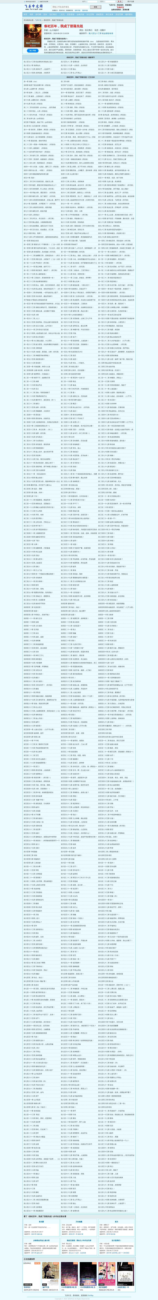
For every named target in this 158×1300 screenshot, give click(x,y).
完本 (45, 14)
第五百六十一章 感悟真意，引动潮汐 (37, 803)
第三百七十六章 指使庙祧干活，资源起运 (113, 574)
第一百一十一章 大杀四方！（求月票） (112, 252)
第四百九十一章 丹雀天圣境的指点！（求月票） (115, 715)
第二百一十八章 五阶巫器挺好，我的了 (112, 385)
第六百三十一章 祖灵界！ (70, 889)
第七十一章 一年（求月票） (71, 204)
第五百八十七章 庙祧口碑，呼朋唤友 (111, 833)
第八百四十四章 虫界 (68, 1151)
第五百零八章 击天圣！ (69, 737)
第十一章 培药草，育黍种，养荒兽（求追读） (40, 130)
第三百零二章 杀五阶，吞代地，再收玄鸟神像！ (115, 485)
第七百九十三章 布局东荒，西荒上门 (74, 1089)
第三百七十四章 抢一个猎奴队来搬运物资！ (39, 574)
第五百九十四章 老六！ (32, 844)
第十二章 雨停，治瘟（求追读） (109, 92)
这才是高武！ (116, 1240)
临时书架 (77, 10)
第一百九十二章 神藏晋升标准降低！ (37, 355)
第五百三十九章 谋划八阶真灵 (109, 774)
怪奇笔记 (27, 1287)
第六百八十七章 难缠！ (32, 959)
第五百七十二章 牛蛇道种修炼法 (109, 815)
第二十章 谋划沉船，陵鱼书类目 (35, 141)
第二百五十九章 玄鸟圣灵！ (34, 437)
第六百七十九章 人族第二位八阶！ (73, 948)
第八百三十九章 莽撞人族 (107, 1144)
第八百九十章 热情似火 (32, 65)
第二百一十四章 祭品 (68, 381)
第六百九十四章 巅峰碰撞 (70, 966)
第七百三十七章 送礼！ (106, 1018)
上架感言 (64, 178)
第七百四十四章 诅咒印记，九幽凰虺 (37, 1029)
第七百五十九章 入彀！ (32, 1048)
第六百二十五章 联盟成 (69, 881)
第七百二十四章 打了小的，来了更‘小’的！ (76, 1003)
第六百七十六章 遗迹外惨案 (71, 944)
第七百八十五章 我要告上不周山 (109, 1077)
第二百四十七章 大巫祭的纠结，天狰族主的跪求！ (42, 422)
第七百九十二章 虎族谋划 (33, 1089)
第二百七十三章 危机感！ (70, 452)
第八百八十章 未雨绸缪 (69, 1196)
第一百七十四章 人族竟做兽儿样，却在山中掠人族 (42, 333)
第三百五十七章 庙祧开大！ (71, 552)
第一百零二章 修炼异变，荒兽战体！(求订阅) (114, 241)
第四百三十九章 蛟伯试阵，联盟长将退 (75, 652)
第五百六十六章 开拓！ (106, 807)
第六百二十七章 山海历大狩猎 (34, 885)
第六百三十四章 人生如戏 (70, 892)
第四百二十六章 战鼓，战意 (34, 637)
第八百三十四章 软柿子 (32, 1140)
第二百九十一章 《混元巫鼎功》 (35, 474)
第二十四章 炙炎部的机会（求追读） (111, 107)
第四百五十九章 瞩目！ (32, 678)
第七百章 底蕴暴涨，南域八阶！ (72, 974)
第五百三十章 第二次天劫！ (108, 763)
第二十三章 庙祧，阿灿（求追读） (73, 107)
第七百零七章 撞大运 (105, 981)
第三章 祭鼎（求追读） (106, 81)
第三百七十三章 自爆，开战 (108, 570)
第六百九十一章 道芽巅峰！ (71, 963)
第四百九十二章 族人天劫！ (34, 718)
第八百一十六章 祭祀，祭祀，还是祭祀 (38, 1118)
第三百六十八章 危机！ (32, 566)
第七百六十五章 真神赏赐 (33, 1055)
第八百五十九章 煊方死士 (70, 1170)
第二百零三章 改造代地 (106, 366)
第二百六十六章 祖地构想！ (71, 444)
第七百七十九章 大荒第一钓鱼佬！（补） (113, 1070)
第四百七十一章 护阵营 (32, 692)
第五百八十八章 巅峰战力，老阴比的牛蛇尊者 (40, 837)
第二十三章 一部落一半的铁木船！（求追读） (40, 144)
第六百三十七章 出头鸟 (69, 896)
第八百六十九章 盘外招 (106, 1181)
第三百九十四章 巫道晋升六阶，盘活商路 (76, 596)
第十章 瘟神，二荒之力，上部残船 (36, 92)
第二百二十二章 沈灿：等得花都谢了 (37, 392)
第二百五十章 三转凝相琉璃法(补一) (37, 426)
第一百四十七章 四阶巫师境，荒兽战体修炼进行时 (116, 296)
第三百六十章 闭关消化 (69, 555)
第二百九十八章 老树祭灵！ (71, 481)
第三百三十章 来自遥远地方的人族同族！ (76, 518)
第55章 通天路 (111, 1234)
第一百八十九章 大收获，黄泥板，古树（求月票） (42, 352)
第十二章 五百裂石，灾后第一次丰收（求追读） (78, 130)
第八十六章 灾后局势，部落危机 (72, 222)
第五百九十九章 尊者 (105, 848)
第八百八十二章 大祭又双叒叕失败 (110, 73)
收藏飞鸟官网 (44, 1)
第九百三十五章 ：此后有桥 (77, 1253)
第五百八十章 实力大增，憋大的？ (73, 826)
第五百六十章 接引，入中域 (108, 800)
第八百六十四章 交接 (31, 1177)
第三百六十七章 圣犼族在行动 (109, 563)
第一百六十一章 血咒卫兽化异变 (109, 315)
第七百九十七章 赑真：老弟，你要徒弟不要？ (114, 1092)
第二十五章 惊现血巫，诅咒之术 (109, 144)
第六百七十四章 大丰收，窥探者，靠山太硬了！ (115, 940)
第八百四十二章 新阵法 (106, 1148)
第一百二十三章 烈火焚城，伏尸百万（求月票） (115, 267)
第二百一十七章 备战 (68, 385)
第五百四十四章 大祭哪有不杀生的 (73, 781)
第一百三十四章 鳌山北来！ (71, 281)
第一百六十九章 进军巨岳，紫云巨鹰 (74, 326)
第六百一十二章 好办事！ (33, 866)
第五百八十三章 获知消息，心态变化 (74, 829)
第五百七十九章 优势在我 (33, 826)
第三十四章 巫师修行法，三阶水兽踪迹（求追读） (116, 155)
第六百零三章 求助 (30, 855)
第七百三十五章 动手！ (32, 1018)
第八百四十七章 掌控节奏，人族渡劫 (74, 1155)
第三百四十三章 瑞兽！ (106, 533)
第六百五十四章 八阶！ (32, 918)
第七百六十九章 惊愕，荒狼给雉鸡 (73, 1059)
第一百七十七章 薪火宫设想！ (34, 337)
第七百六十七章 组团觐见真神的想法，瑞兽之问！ (116, 1055)
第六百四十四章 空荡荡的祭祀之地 (110, 903)
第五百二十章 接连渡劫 (69, 752)
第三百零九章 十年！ (31, 496)
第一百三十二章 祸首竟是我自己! (110, 278)
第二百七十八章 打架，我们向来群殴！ (38, 459)
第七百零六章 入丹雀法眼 (70, 981)
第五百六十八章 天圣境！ (70, 811)
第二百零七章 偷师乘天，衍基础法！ (37, 374)
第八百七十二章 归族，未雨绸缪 (109, 1185)
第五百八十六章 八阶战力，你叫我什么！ (76, 833)
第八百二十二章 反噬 (31, 1126)
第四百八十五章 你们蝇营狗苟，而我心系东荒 (114, 707)
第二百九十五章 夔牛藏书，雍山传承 (74, 478)
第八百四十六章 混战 (31, 1155)
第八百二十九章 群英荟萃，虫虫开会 (74, 1133)
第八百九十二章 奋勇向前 (70, 62)
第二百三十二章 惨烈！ (32, 404)
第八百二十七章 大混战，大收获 (109, 1129)
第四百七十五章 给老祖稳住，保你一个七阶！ (77, 696)
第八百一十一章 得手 (68, 1111)
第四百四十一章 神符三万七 (34, 655)
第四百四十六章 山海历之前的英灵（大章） (113, 659)
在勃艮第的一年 (123, 1287)
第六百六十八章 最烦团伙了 (108, 933)
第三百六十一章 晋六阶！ (107, 555)
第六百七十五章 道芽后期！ (34, 944)
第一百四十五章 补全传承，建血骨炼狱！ (38, 296)
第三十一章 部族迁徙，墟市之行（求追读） (113, 152)
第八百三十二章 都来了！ (70, 1137)
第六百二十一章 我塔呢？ (33, 877)
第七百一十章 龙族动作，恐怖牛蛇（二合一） (114, 985)
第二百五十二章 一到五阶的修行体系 (111, 426)
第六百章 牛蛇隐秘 (30, 852)
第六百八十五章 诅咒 (68, 955)
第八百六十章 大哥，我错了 (108, 1170)
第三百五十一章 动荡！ (69, 544)
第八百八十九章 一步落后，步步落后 (74, 65)
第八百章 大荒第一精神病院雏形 (109, 1096)
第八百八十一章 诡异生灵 (107, 1196)
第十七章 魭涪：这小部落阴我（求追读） (38, 137)
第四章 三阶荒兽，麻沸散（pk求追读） (112, 118)
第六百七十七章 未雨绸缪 (107, 944)
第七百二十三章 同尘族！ (33, 1003)
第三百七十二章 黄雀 (68, 570)
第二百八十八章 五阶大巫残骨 (34, 470)
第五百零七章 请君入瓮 (32, 737)
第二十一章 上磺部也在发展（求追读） (75, 141)
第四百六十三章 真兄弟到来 (71, 681)
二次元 (62, 14)
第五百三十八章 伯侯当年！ (71, 774)
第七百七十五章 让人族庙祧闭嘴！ (73, 1066)
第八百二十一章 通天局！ (107, 1122)
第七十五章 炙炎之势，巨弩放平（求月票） (113, 207)
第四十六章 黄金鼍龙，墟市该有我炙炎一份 (113, 170)
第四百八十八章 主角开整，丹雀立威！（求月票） (116, 711)
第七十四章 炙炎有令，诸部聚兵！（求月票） (77, 207)
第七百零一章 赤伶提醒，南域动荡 (110, 974)
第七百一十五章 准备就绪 (70, 992)
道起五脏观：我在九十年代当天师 (79, 1240)
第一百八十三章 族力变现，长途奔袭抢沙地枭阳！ (42, 344)
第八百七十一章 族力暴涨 (70, 1185)
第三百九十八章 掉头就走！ (108, 600)
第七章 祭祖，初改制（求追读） (109, 122)
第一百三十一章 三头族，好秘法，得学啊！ (76, 278)
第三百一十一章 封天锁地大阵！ (109, 496)
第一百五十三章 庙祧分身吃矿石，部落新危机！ (41, 307)
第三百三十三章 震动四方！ (71, 522)
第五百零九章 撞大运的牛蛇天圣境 (110, 737)
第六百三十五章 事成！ (106, 892)
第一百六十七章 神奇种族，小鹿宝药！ (112, 322)
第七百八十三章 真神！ (32, 1077)
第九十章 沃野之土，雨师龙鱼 (109, 226)
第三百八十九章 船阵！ (106, 589)
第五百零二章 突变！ (68, 729)
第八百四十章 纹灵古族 (32, 1148)
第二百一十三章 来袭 (31, 381)
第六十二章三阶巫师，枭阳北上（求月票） (76, 192)
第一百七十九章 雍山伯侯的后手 (109, 337)
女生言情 (90, 14)
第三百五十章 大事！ (31, 544)
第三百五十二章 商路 (105, 544)
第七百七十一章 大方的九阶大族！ (36, 1063)
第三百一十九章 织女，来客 (71, 507)
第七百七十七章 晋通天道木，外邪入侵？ (38, 1070)
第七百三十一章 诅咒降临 (107, 1011)
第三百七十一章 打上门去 (33, 570)
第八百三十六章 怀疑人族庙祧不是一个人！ (113, 1140)
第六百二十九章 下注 (105, 885)
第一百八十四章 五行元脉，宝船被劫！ (75, 344)
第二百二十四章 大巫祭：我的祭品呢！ (112, 392)
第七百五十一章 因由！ (69, 1037)
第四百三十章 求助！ (68, 640)
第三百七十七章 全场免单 (33, 578)
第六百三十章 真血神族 (32, 889)
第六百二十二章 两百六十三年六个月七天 (76, 877)
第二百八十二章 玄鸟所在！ (71, 463)
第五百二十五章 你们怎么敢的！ (35, 759)
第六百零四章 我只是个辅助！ (71, 855)
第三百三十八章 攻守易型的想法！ (36, 529)
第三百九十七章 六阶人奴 (70, 600)
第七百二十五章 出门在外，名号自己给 (112, 1003)
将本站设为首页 (31, 1)
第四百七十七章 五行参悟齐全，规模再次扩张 (40, 700)
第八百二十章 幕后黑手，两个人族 (73, 1122)
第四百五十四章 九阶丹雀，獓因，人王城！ (76, 670)
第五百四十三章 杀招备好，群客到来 (37, 781)
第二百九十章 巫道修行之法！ (109, 470)
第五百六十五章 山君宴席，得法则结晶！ (76, 807)
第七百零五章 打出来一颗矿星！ (35, 981)
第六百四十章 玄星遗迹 (69, 900)
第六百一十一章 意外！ (106, 863)
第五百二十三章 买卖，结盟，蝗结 (73, 755)
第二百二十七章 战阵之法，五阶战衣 (74, 396)
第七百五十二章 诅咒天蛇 (107, 1037)
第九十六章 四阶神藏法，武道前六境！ (112, 233)
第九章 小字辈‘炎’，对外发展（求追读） (75, 126)
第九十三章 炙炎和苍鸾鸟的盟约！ (110, 229)
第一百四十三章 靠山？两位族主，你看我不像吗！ (79, 292)
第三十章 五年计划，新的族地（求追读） (76, 152)
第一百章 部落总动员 (31, 241)
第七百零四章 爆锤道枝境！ (108, 977)
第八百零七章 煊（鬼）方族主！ (35, 1107)
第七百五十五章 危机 (105, 1040)
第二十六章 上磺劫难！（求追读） (36, 148)
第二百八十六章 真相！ (69, 466)
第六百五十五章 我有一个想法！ (72, 918)
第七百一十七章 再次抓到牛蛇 (34, 996)
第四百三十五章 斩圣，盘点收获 (35, 648)
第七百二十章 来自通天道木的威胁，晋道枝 (39, 1000)
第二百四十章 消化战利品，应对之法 (111, 411)
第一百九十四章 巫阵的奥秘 (108, 355)
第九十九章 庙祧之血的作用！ (109, 237)
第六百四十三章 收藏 (68, 903)
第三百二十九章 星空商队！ (34, 518)
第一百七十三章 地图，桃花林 (109, 329)
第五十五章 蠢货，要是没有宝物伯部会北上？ (40, 185)
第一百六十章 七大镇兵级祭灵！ (72, 315)
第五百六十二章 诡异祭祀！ (71, 803)
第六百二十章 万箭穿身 (106, 874)
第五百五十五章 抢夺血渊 (33, 796)
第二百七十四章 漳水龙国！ (108, 452)
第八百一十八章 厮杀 (105, 1118)
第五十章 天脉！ (30, 178)
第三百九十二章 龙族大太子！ (109, 592)
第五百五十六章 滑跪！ (69, 796)
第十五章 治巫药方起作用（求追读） (111, 96)
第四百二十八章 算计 (105, 637)
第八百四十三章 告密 (31, 1151)
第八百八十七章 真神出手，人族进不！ (38, 69)
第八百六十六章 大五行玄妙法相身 (110, 1177)
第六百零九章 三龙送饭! (32, 863)
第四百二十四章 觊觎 (68, 633)
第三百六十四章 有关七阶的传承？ (110, 559)
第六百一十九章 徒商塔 (69, 874)
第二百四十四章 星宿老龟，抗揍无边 (37, 418)
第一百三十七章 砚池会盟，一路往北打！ (76, 285)
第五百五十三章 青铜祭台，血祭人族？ (75, 792)
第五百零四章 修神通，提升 (34, 733)
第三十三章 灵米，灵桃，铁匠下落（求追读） (77, 155)
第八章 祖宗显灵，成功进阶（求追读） (75, 89)
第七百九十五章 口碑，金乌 (34, 1092)
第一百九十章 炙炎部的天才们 (71, 352)
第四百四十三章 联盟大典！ (108, 655)
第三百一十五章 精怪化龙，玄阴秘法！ (38, 503)
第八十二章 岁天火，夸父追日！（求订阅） (39, 218)
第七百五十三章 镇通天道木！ (34, 1040)
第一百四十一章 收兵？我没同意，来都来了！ (114, 289)
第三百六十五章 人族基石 (33, 563)
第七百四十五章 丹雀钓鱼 (70, 1029)
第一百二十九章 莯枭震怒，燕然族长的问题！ (114, 274)
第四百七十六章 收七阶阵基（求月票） (112, 696)
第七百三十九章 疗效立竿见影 (71, 1022)
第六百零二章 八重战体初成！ (109, 852)
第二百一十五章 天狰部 (106, 381)
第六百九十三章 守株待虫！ (34, 966)
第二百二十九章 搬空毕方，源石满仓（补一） (40, 400)
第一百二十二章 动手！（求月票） (73, 267)
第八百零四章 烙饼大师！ (33, 1103)
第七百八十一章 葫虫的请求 (71, 1074)
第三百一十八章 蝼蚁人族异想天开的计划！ (39, 507)
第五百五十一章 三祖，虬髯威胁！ (110, 789)
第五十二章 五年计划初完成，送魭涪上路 (38, 181)
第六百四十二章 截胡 (31, 903)
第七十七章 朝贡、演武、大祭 (71, 211)
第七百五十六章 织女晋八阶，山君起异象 (38, 1044)
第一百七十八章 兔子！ (69, 337)
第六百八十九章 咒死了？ (107, 959)
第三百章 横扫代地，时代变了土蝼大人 (38, 485)
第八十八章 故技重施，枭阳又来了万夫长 (38, 226)
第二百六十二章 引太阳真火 (34, 441)
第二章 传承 (65, 81)
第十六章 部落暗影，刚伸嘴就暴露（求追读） (114, 133)
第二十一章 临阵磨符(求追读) (108, 104)
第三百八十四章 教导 (31, 585)
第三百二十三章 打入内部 (33, 511)
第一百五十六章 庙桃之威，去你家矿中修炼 (39, 311)
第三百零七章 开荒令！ (69, 492)
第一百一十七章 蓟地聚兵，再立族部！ (112, 259)
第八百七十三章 (29, 1188)
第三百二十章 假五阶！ (106, 507)
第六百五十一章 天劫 (31, 914)
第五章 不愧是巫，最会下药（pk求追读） (38, 122)
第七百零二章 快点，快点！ (34, 977)
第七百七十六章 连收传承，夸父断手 (111, 1066)
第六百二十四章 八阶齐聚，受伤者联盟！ (38, 881)
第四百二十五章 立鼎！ (106, 633)
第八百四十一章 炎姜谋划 (70, 1148)
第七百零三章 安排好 (68, 977)
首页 (25, 14)
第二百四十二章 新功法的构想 (71, 415)
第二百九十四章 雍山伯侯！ (34, 478)
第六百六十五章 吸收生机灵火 (109, 929)
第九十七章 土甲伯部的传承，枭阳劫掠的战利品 (41, 237)
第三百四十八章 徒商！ (69, 541)
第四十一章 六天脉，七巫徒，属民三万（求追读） (42, 167)
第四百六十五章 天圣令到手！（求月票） (38, 685)
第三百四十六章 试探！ (106, 537)
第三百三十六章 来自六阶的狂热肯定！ (75, 526)
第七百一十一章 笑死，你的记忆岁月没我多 (39, 989)
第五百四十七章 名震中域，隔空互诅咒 (75, 785)
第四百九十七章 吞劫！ (106, 722)
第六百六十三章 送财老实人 (34, 929)
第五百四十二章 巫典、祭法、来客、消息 (113, 777)
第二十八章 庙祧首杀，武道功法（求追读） (113, 148)
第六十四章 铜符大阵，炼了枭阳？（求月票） (40, 196)
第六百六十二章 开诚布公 (107, 926)
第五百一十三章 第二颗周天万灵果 (36, 744)
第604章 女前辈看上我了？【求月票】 (118, 1253)
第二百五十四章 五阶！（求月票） (73, 429)
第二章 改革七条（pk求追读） (34, 118)
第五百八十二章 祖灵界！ (33, 829)
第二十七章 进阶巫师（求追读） (109, 111)
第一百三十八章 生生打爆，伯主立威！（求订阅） (116, 285)
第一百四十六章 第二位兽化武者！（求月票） (77, 296)
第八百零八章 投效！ (68, 1107)
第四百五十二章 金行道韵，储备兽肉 (111, 666)
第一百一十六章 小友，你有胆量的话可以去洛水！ (79, 259)
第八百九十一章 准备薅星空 (108, 62)
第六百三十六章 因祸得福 (33, 896)
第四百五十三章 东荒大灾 (33, 670)
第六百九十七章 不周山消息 (71, 970)
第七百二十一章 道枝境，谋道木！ (73, 1000)
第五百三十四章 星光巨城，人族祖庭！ (38, 770)
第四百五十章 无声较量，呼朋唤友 (36, 666)
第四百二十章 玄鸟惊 (31, 629)
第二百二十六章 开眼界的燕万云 (35, 396)
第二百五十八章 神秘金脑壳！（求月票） (113, 433)
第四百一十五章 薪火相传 (70, 622)
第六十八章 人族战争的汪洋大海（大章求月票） (78, 200)
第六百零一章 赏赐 (67, 852)
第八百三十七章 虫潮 (31, 1144)
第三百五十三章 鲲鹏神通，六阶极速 (37, 548)
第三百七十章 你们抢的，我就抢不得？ (112, 566)
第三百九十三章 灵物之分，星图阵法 (37, 596)
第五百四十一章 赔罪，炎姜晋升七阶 (74, 777)
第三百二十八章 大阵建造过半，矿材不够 (113, 515)
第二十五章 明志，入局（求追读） (36, 111)
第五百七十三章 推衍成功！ (34, 818)
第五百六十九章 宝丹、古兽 (108, 811)
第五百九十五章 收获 (68, 844)
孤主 (116, 1222)
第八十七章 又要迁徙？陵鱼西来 (109, 222)
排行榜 (38, 14)
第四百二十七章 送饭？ (69, 637)
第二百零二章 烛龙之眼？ (70, 366)
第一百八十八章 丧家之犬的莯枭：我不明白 (113, 348)
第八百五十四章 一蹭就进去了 (109, 1163)
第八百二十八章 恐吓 (31, 1133)
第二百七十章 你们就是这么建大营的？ (112, 448)
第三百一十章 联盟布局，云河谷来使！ (75, 496)
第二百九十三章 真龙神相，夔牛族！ (111, 474)
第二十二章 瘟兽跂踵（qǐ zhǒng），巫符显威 (40, 107)
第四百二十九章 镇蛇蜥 (32, 640)
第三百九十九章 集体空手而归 (34, 603)
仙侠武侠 (80, 14)
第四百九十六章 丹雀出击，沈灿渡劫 (74, 722)
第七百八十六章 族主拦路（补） (35, 1081)
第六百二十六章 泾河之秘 (107, 881)
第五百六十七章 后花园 (32, 811)
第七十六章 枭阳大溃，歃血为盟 (35, 211)
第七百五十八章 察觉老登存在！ (109, 1044)
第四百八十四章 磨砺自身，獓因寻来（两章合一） (79, 707)
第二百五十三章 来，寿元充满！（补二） (38, 429)
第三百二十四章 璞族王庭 (70, 511)
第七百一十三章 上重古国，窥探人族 (111, 989)
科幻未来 (109, 14)
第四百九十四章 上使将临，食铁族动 (111, 718)
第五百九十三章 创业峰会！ (108, 840)
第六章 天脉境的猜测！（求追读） (73, 122)
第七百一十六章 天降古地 (107, 992)
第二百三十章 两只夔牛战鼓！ (71, 400)
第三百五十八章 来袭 (105, 552)
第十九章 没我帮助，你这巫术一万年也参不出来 (115, 137)
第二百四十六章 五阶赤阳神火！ (109, 418)
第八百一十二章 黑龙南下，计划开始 (111, 1111)
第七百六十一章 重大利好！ (108, 1048)
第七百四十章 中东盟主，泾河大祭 (110, 1022)
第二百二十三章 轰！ (68, 392)
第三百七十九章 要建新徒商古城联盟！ (75, 578)
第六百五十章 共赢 (105, 911)
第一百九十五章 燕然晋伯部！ (34, 359)
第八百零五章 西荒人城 (69, 1103)
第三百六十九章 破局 (68, 566)
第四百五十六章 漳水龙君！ (34, 674)
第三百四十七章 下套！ (32, 541)
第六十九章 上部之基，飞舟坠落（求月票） (113, 200)
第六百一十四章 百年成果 (107, 866)
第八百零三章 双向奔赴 (106, 1100)
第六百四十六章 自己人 (69, 907)
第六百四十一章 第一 (105, 900)
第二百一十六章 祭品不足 (33, 385)
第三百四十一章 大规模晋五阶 (34, 533)
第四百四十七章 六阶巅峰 (33, 663)
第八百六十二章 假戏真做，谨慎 (72, 1174)
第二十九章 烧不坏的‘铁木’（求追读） (37, 152)
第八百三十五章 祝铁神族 (70, 1140)
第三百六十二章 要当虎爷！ (34, 559)
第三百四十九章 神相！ (106, 541)
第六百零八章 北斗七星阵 (107, 859)
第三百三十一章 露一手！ (107, 518)
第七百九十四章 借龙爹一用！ (109, 1089)
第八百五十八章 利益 (31, 1170)
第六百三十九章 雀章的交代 (34, 900)
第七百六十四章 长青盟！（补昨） (110, 1051)
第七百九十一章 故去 (105, 1085)
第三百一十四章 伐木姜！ (107, 500)
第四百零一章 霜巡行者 (76, 1234)
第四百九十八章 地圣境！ (33, 726)
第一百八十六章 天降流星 (33, 348)
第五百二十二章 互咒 (31, 755)
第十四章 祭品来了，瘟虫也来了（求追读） (76, 96)
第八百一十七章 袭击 (68, 1118)
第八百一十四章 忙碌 (68, 1114)
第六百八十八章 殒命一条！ (71, 959)
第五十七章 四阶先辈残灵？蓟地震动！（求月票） (116, 185)
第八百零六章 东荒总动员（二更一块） (112, 1103)
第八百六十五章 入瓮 (68, 1177)
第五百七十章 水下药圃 (32, 815)
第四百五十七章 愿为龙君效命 (71, 674)
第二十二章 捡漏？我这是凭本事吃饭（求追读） (115, 141)
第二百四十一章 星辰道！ (33, 415)
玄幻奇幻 (53, 14)
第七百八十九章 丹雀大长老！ (34, 1085)
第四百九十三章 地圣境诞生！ (71, 718)
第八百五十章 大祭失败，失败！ (72, 1159)
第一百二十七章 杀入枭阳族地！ (35, 274)
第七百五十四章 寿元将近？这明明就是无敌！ (77, 1040)
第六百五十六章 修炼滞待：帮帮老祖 (111, 918)
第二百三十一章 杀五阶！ (107, 400)
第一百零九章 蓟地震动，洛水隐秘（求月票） (40, 252)
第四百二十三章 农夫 (31, 633)
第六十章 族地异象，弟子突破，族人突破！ (113, 189)
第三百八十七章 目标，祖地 (34, 589)
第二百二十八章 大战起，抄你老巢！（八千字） (115, 396)
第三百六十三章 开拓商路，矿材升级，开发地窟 (78, 559)
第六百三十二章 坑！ (105, 889)
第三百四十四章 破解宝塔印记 (34, 537)
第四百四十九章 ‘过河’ (106, 663)
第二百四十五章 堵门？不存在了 (72, 418)
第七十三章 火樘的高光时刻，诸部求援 (38, 207)
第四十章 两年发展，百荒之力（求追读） (113, 163)
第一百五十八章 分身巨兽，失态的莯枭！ (113, 311)
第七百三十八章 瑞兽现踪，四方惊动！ (38, 1022)
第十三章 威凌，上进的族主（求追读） (38, 96)
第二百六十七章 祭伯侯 (106, 444)
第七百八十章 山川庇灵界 (33, 1074)
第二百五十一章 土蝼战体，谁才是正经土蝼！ (77, 426)
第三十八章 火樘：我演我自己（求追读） (38, 163)
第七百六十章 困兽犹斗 (69, 1048)
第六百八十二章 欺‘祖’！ (70, 952)
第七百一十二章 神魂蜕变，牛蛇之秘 (74, 989)
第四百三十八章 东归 (31, 652)
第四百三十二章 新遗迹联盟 (34, 644)
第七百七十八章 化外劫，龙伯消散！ (74, 1070)
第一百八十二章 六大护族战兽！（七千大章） (114, 341)
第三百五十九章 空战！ (32, 555)
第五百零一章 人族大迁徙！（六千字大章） (39, 729)
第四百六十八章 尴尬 (31, 689)
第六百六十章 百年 (30, 926)
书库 (31, 14)
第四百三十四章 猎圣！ (106, 644)
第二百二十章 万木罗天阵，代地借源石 (75, 389)
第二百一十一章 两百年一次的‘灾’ (73, 378)
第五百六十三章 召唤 (105, 803)
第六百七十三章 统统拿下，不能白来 (74, 940)
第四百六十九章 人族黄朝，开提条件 (74, 689)
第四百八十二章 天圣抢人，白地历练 (111, 703)
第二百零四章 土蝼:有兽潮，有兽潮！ (37, 370)
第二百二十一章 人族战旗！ (108, 389)
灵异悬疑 (70, 14)
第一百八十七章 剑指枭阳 (70, 348)
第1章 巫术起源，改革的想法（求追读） (112, 115)
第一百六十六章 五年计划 (70, 322)
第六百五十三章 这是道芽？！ (109, 914)
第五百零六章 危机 (105, 733)
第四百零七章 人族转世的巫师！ (109, 611)
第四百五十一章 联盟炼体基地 (71, 666)
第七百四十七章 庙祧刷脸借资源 (35, 1033)
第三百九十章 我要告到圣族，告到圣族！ (38, 592)
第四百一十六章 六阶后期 (107, 622)
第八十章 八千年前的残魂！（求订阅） (75, 215)
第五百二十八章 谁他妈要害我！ (35, 763)
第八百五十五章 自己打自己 (34, 1166)
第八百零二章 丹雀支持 (69, 1100)
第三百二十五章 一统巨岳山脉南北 (110, 511)
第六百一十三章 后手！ (69, 866)
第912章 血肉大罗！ (37, 1253)
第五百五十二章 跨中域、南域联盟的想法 (38, 792)
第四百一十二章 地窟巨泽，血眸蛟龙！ (75, 618)
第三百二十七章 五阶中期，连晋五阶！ (75, 515)
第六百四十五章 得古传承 (33, 907)
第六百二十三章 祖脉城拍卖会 (109, 877)
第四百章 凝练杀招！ (68, 603)
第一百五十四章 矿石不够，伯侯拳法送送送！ (77, 307)
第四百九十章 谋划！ (68, 715)
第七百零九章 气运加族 (69, 985)
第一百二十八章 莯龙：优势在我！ (73, 274)
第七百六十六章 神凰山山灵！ (71, 1055)
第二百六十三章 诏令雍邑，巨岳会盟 (74, 441)
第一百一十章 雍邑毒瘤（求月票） (73, 252)
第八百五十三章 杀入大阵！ (71, 1163)
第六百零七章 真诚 (67, 859)
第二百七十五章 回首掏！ (33, 455)
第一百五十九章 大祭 (31, 315)
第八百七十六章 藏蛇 (31, 1192)
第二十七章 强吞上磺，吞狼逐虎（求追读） (76, 148)
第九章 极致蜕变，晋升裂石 (108, 89)
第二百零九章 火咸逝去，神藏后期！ (111, 374)
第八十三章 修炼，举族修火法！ (72, 218)
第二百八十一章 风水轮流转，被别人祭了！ (39, 463)
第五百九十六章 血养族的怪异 (109, 844)
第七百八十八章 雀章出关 (107, 1081)
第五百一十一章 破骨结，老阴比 (72, 740)
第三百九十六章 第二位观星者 (34, 600)
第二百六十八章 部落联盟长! (34, 448)
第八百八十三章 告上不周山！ (71, 73)
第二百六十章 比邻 (67, 437)
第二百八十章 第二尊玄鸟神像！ (109, 459)
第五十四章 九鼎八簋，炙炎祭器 (109, 181)
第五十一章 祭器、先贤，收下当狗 (110, 178)
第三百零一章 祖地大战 (69, 485)
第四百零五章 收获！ (31, 611)
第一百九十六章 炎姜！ (69, 359)
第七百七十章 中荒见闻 (106, 1059)
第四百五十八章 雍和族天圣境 (109, 674)
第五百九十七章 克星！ (32, 848)
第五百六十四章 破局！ (32, 807)
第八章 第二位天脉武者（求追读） (36, 126)
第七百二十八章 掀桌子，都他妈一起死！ (113, 1007)
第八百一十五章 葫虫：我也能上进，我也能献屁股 (116, 1114)
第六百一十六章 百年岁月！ (71, 870)
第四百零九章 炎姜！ (68, 615)
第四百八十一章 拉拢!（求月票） (73, 703)
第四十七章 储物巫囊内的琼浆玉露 (36, 174)
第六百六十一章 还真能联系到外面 (73, 926)
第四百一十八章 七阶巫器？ (71, 626)
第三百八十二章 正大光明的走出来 (73, 581)
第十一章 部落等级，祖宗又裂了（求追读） (76, 92)
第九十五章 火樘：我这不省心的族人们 (75, 233)
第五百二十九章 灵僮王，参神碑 (72, 763)
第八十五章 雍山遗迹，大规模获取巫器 (38, 222)
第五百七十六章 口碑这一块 (34, 822)
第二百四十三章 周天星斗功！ (109, 415)
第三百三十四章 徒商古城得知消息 (110, 522)
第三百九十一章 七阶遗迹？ (71, 592)
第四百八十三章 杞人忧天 (33, 707)
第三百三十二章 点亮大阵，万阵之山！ (38, 522)
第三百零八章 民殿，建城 (107, 492)
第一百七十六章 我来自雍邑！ (109, 333)
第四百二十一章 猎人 (68, 629)
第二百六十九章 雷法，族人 (71, 448)
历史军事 (119, 14)
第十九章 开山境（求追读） (34, 104)
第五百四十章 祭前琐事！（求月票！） (38, 777)
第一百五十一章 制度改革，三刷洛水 (74, 304)
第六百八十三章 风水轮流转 (108, 952)
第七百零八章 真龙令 (31, 985)
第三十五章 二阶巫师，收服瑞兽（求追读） (39, 159)
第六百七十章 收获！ (68, 937)
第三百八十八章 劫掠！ (69, 589)
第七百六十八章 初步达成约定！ (35, 1059)
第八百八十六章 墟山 (68, 69)
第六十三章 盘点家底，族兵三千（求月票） (113, 192)
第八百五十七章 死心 (105, 1166)
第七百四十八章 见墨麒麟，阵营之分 (74, 1033)
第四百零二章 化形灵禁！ (33, 607)
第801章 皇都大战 (36, 1234)
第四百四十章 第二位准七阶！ (109, 652)
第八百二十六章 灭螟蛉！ (70, 1129)
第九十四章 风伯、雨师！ (33, 233)
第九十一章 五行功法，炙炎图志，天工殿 (38, 229)
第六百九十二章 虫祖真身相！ (109, 963)
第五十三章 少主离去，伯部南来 (72, 181)
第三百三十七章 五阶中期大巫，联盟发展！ (113, 526)
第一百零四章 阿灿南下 (69, 244)
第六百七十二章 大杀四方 (33, 940)
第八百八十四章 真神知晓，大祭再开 (37, 73)
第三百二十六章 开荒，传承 (34, 515)
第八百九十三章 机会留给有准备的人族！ (38, 62)
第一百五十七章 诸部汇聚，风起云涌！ (75, 311)
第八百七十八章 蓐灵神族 (107, 1192)
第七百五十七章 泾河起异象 (71, 1044)
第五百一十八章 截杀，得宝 (108, 748)
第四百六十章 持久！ (68, 678)
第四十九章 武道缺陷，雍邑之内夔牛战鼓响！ (114, 174)
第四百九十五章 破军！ (32, 722)
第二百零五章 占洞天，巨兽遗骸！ (73, 370)
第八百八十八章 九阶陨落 (107, 65)
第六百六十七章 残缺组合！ (71, 933)
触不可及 (46, 1287)
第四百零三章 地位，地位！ (71, 607)
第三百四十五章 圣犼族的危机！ (72, 537)
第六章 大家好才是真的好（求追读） (111, 85)
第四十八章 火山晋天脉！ (70, 174)
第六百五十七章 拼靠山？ (33, 922)
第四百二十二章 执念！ (106, 629)
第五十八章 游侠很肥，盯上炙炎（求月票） (39, 189)
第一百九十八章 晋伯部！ (33, 363)
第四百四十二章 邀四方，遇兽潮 (72, 655)
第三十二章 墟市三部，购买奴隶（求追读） (39, 155)
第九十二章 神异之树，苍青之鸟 (72, 229)
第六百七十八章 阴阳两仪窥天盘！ (36, 948)
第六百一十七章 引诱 (105, 870)
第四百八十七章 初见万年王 (71, 711)
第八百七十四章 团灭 (68, 1188)
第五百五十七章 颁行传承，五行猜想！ (112, 796)
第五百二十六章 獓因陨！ (70, 759)
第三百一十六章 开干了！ (70, 503)
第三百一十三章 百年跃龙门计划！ (73, 500)
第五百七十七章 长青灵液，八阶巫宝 (74, 822)
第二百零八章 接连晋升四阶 (71, 374)
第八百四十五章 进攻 (105, 1151)
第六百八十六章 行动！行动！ (109, 955)
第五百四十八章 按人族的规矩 (109, 785)
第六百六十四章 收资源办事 (71, 929)
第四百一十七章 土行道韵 (33, 626)
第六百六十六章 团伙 (31, 933)
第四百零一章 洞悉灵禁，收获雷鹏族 (111, 603)
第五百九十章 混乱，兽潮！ (108, 837)
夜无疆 (41, 1222)
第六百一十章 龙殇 (67, 863)
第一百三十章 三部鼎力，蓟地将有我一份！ (39, 278)
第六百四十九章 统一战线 (70, 911)
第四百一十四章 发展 (31, 622)
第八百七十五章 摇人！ (106, 1188)
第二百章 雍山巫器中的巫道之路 (109, 363)
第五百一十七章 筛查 (68, 748)
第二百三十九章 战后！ (69, 411)
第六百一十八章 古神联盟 (33, 874)
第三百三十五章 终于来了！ (34, 526)
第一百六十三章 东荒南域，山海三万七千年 (76, 318)
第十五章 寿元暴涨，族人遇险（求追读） (76, 133)
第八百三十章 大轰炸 (105, 1133)
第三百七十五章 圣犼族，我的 (71, 574)
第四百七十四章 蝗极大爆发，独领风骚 (38, 696)
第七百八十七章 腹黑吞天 (70, 1081)
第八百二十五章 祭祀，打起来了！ (36, 1129)
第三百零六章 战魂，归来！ (34, 492)
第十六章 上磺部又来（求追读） (35, 100)
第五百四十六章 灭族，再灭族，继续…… (38, 785)
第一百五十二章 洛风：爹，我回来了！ (112, 304)
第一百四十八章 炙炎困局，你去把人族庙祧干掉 (78, 300)
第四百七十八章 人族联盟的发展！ (73, 700)
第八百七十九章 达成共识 (33, 1196)
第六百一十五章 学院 (31, 870)
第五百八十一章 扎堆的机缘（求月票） (112, 826)
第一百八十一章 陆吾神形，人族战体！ (75, 341)
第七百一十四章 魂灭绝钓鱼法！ (35, 992)
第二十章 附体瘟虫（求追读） (71, 104)
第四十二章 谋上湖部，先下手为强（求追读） (77, 167)
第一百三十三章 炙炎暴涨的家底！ (36, 281)
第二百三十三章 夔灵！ (69, 404)
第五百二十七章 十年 (105, 759)
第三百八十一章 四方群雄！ (34, 581)
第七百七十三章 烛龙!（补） (108, 1063)
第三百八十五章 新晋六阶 (70, 585)
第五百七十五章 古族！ (106, 818)
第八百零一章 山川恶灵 (32, 1100)
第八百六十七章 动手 (31, 1181)
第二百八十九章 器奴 (68, 470)
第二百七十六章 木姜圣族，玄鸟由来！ (75, 455)
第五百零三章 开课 (105, 729)
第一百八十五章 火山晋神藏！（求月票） (113, 344)
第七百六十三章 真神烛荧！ (71, 1051)
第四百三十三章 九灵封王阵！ (71, 644)
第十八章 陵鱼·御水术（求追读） (110, 100)
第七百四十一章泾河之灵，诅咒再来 (37, 1026)
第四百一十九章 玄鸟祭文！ (108, 626)
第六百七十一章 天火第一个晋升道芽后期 (113, 937)
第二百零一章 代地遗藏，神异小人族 (37, 366)
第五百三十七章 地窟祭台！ (34, 774)
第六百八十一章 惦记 (31, 952)
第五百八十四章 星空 (105, 829)
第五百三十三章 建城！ (106, 766)
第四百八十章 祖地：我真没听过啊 (36, 703)
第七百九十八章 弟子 (31, 1096)
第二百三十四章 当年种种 (107, 404)
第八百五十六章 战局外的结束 (71, 1166)
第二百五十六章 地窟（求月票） (35, 433)
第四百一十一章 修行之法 (33, 618)
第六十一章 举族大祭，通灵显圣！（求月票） (40, 192)
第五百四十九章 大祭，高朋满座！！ (37, 789)
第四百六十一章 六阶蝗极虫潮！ (109, 678)
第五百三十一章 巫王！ (32, 766)
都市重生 (129, 14)
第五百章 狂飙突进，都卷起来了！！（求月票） (115, 726)
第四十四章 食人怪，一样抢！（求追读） (38, 170)
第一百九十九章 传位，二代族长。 (73, 363)
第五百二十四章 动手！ (106, 755)
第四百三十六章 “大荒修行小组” (72, 648)
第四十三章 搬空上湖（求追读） (109, 167)
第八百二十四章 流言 (105, 1126)
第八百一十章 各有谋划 (32, 1111)
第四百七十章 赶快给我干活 (108, 689)
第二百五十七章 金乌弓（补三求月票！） (76, 433)
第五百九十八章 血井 (68, 848)
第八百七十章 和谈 (30, 1185)
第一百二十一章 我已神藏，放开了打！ (38, 267)
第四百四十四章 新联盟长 (33, 659)
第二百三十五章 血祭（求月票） (35, 407)
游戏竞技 (100, 14)
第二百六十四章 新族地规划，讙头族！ (112, 441)
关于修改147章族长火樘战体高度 (35, 300)
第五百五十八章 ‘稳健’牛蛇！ (34, 800)
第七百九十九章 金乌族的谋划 (71, 1096)
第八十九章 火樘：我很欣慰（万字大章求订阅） (78, 226)
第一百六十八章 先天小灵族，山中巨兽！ (38, 326)
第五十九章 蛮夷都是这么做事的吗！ (74, 189)
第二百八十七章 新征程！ (107, 466)
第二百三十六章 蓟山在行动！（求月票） (76, 407)
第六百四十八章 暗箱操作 (33, 911)
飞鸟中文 (35, 7)
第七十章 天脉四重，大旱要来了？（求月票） (40, 204)
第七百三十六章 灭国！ (69, 1018)
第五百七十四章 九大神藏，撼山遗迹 (74, 818)
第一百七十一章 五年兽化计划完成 (36, 329)
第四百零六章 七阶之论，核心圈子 (73, 611)
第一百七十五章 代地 (68, 333)
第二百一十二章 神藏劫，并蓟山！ (110, 378)
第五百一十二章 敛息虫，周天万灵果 (111, 740)
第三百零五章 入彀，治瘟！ (108, 489)
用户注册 (130, 1)
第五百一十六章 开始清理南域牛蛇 (36, 748)
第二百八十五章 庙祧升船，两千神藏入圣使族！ (41, 466)
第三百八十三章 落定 (105, 581)
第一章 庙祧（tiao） (31, 81)
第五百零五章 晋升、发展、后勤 (72, 733)
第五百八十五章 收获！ (32, 833)
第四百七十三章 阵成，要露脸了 (109, 692)
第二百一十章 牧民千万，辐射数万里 (37, 378)
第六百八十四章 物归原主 (33, 955)
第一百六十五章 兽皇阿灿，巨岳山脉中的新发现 (41, 322)
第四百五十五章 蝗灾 (105, 670)
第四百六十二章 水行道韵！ (34, 681)
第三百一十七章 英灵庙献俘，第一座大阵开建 (114, 503)
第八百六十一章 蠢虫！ (32, 1174)
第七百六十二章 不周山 (32, 1051)
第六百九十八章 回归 (105, 970)
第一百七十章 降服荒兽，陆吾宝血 (110, 326)
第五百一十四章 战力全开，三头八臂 (74, 744)
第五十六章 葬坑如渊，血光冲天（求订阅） (76, 185)
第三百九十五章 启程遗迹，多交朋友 (111, 596)
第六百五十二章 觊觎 (68, 914)
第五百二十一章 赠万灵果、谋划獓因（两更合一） (116, 752)
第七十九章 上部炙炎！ (32, 215)
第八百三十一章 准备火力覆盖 (34, 1137)
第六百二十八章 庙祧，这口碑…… (73, 885)
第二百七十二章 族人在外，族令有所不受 (38, 452)
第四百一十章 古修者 (105, 615)
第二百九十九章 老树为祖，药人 (109, 481)
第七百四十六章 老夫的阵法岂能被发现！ (113, 1029)
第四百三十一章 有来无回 (107, 640)
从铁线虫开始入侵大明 (41, 1240)
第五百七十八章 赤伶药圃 (107, 822)
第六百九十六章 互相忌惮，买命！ (36, 970)
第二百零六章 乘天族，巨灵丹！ (109, 370)
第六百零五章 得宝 (105, 855)
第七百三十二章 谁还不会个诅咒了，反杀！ (39, 1014)
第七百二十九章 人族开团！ (34, 1011)
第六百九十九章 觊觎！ (32, 974)
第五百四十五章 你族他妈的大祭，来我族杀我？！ (116, 781)
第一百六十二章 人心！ (32, 318)
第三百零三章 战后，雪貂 (33, 489)
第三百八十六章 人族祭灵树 (108, 585)
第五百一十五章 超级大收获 (108, 744)
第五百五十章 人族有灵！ (70, 789)
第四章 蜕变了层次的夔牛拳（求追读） (38, 85)
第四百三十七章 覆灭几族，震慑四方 (111, 648)
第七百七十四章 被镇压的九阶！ (35, 1066)
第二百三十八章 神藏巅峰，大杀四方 (37, 411)
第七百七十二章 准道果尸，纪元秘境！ (75, 1063)
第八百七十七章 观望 (68, 1192)
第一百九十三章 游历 (68, 355)
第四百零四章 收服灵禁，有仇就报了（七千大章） (116, 607)
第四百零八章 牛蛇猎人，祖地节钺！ (37, 615)
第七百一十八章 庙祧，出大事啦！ (73, 996)
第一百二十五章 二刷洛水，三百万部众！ (76, 270)
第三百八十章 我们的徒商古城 (109, 578)
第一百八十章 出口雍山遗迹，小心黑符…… (39, 341)
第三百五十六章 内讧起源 (33, 552)
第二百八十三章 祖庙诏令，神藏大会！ (112, 463)
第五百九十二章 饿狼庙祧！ (71, 840)
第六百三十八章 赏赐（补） (108, 896)
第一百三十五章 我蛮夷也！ (108, 281)
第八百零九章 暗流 (105, 1107)
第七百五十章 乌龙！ (31, 1037)
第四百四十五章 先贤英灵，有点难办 (74, 659)
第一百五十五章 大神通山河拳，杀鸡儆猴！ (113, 307)
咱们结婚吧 (103, 1287)
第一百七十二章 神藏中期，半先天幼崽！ (76, 329)
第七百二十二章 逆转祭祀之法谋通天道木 (113, 1000)
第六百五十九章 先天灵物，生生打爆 (111, 922)
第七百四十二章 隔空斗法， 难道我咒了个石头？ (78, 1026)
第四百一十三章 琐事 (105, 618)
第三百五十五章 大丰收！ (107, 548)
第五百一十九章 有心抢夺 (33, 752)
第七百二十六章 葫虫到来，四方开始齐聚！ (39, 1007)
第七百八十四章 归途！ (69, 1077)
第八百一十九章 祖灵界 (32, 1122)
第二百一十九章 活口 (31, 389)
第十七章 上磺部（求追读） (71, 100)
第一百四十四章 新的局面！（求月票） (112, 292)
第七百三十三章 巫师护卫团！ (71, 1014)
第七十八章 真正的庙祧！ (107, 211)
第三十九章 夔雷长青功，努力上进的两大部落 (77, 163)
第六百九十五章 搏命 (105, 966)
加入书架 (32, 50)
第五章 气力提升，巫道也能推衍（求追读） (76, 85)
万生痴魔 (79, 1222)
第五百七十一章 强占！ (69, 815)
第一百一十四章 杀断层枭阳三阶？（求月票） (114, 255)
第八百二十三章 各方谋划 (70, 1126)
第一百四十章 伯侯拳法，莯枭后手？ (74, 289)
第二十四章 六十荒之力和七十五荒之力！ (76, 144)
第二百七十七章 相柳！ (106, 455)
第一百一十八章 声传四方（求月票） (37, 263)
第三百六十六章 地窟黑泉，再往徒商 (74, 563)
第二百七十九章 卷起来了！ (71, 459)
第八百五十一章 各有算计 (107, 1159)
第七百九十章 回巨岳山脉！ (71, 1085)
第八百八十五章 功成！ (106, 69)
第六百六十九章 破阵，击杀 (34, 937)
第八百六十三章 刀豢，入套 (108, 1174)
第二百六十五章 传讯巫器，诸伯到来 (37, 444)
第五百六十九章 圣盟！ (69, 800)
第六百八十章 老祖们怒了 (107, 948)
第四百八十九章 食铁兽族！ (34, 715)
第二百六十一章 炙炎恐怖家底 (109, 437)
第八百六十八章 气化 (68, 1181)
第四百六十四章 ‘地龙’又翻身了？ (110, 681)
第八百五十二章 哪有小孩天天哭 (35, 1163)
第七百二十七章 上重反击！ (71, 1007)
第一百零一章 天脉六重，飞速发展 (73, 241)
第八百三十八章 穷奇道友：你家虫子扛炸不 (76, 1144)
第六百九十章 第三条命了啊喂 (34, 963)
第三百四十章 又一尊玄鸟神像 (109, 529)
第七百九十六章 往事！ (69, 1092)
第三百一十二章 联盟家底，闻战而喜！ (38, 500)
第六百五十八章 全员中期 (70, 922)
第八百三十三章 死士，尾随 (108, 1137)
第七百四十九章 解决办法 (107, 1033)
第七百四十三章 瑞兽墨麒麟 (108, 1026)
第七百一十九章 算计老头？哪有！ (110, 996)
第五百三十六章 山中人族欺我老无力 (111, 770)
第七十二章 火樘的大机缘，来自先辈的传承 (113, 204)
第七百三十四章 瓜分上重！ (108, 1014)
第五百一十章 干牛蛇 (31, 740)
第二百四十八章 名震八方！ (71, 422)
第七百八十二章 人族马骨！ (108, 1074)
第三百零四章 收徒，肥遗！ (71, 489)
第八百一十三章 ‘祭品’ (32, 1114)
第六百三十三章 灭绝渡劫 (33, 892)
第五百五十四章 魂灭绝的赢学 (109, 792)
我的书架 (85, 10)
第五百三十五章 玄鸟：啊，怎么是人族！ (76, 770)
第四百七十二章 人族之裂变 (71, 692)
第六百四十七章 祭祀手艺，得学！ (110, 907)
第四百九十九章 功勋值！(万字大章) (74, 726)
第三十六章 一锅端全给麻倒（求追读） (75, 159)
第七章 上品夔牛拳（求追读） (34, 89)
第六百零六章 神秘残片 (32, 859)
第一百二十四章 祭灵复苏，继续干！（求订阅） (41, 270)
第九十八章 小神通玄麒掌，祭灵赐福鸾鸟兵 (76, 237)
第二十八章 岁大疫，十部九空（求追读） (38, 115)
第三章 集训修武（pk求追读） (71, 118)
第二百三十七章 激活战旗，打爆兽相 (111, 407)
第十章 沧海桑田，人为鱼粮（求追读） (112, 126)
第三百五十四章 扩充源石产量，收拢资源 (76, 548)
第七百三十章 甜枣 (67, 1011)
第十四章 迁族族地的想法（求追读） (37, 133)
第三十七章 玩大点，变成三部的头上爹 (112, 159)
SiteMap (90, 1295)
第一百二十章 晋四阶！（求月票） (110, 263)
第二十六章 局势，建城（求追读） (73, 111)
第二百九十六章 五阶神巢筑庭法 (109, 478)
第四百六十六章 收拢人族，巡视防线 (74, 685)
